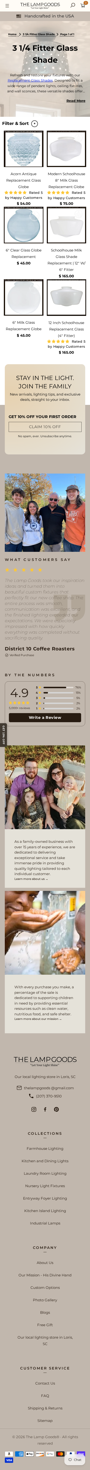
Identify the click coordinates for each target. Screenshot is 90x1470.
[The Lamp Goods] (40, 5)
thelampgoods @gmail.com (49, 1088)
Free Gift (45, 1325)
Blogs (45, 1312)
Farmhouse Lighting (45, 1148)
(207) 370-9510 (49, 1096)
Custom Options (45, 1287)
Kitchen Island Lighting (45, 1210)
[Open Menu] (7, 5)
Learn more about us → (31, 879)
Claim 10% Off (45, 427)
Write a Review (45, 717)
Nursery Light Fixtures (45, 1186)
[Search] (73, 5)
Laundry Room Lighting (45, 1173)
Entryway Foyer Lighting (45, 1198)
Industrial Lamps (45, 1223)
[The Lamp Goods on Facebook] (45, 1109)
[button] (16, 192)
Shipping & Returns (45, 1408)
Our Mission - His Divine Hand (45, 1275)
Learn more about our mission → (38, 1019)
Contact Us (45, 1383)
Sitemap (45, 1420)
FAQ (45, 1395)
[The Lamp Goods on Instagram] (34, 1109)
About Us (45, 1262)
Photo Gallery (45, 1300)
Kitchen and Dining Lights (45, 1161)
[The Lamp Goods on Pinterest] (56, 1109)
